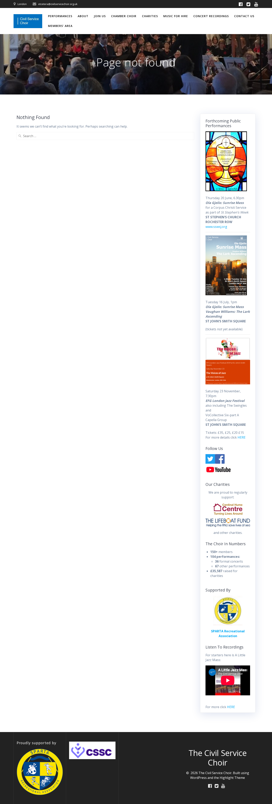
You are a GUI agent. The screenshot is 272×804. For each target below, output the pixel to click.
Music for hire (175, 16)
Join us (100, 16)
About (83, 16)
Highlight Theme (232, 777)
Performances (60, 16)
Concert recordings (211, 16)
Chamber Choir (123, 16)
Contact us (244, 16)
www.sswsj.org (216, 226)
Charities (150, 16)
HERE (242, 437)
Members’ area (60, 26)
